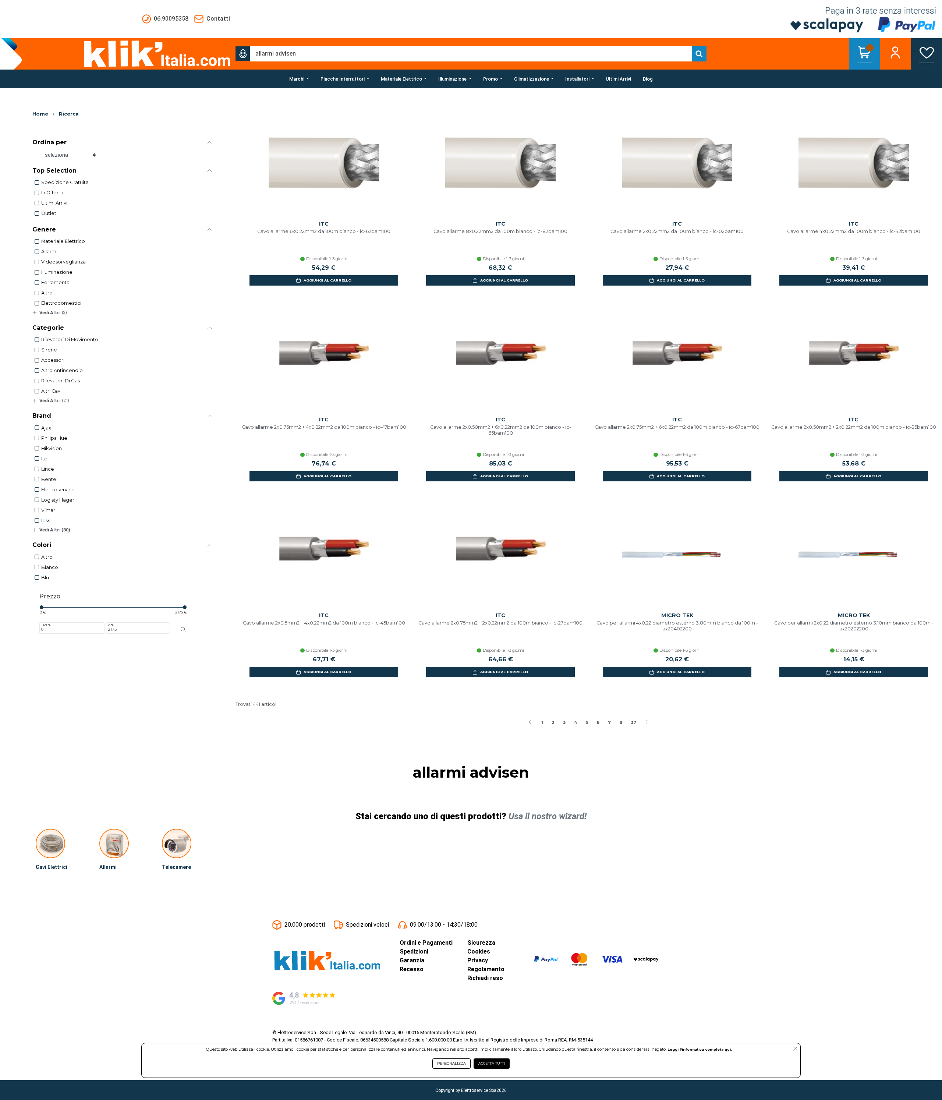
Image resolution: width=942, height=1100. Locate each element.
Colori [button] (41, 544)
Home (40, 114)
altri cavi (51, 391)
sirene (49, 350)
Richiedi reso (485, 978)
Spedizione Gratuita (65, 182)
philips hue (54, 438)
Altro (47, 293)
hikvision (51, 448)
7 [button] (609, 722)
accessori (52, 360)
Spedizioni (414, 951)
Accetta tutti (491, 1063)
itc (44, 458)
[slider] (41, 607)
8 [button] (620, 722)
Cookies (478, 951)
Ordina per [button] (49, 142)
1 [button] (542, 722)
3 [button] (564, 722)
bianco (49, 567)
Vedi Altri (53, 312)
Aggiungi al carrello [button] (327, 280)
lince (47, 469)
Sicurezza (481, 942)
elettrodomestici (61, 303)
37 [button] (633, 722)
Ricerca (69, 114)
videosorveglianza (63, 262)
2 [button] (553, 722)
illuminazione (56, 272)
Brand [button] (41, 415)
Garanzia (412, 960)
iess (45, 520)
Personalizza (451, 1063)
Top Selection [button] (54, 170)
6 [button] (597, 722)
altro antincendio (62, 370)
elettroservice (58, 489)
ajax (46, 428)
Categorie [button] (48, 327)
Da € (46, 624)
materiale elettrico (63, 241)
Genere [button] (44, 229)
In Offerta (52, 192)
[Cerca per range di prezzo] (183, 629)
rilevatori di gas (60, 380)
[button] (243, 53)
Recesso (412, 969)
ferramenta (55, 282)
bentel (49, 479)
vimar (48, 510)
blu (45, 577)
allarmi (49, 251)
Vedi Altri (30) (54, 530)
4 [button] (575, 722)
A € (110, 624)
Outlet (48, 213)
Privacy (477, 960)
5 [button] (586, 722)
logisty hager (57, 500)
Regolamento (485, 969)
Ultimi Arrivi (54, 203)
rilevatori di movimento (69, 339)
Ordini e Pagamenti (426, 942)
